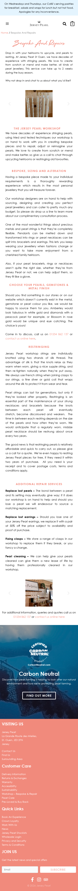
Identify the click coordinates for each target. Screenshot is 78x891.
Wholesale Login (11, 836)
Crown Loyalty (10, 820)
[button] (65, 23)
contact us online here (20, 338)
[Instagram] (39, 879)
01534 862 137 (59, 334)
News (5, 828)
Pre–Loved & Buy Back (15, 801)
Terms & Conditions (13, 844)
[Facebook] (32, 879)
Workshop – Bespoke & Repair (19, 793)
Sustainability (9, 789)
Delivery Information (14, 774)
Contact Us (8, 750)
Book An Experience (14, 816)
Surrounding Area (12, 758)
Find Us (6, 754)
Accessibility (9, 786)
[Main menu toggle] (7, 23)
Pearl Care (8, 797)
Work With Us (9, 824)
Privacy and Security (14, 840)
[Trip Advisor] (46, 879)
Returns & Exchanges (14, 778)
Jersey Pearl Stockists (14, 832)
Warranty (7, 782)
